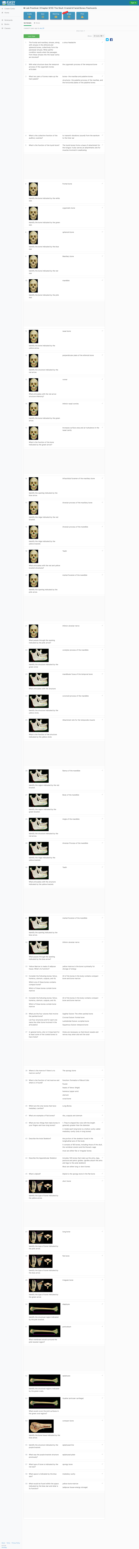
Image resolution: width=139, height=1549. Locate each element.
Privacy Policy (16, 1543)
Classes (7, 28)
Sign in (133, 3)
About (3, 1543)
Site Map (4, 1547)
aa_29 (42, 28)
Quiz (42, 14)
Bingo (67, 13)
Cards (29, 14)
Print (82, 14)
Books (6, 24)
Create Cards (9, 9)
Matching (56, 14)
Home (6, 13)
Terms (8, 1543)
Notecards (8, 20)
